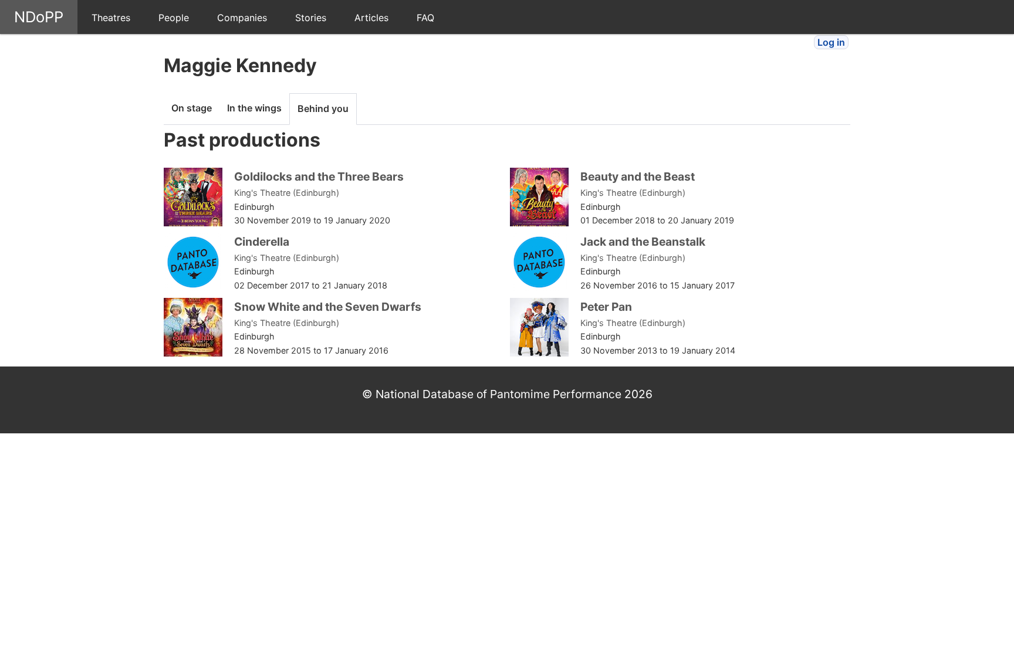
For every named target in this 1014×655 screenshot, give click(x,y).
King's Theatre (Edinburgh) (286, 193)
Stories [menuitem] (310, 17)
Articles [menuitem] (371, 17)
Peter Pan (606, 307)
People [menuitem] (173, 17)
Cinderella (261, 242)
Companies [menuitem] (242, 17)
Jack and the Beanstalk (642, 242)
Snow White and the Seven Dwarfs (327, 307)
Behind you (323, 108)
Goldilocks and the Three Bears (319, 176)
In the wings (254, 108)
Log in (831, 42)
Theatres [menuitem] (111, 17)
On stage (191, 108)
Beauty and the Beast (637, 176)
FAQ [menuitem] (425, 17)
